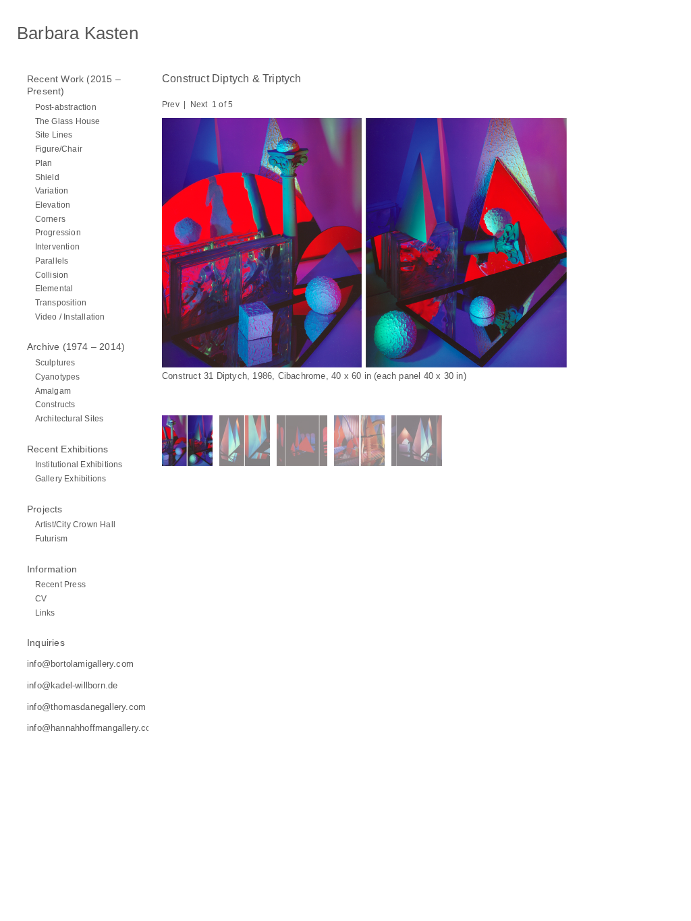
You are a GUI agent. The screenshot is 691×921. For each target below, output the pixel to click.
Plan (44, 162)
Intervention (57, 246)
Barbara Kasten (77, 33)
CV (41, 598)
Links (45, 612)
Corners (50, 218)
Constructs (55, 404)
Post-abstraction (65, 106)
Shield (47, 177)
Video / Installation (70, 316)
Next (199, 104)
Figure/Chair (58, 148)
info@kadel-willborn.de (72, 685)
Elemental (54, 288)
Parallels (52, 260)
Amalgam (53, 390)
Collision (52, 274)
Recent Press (60, 584)
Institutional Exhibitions (79, 464)
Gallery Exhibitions (71, 478)
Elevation (53, 204)
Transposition (61, 302)
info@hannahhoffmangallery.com (93, 728)
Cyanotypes (57, 376)
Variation (52, 190)
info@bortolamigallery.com (80, 664)
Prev (170, 104)
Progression (58, 232)
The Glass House (68, 121)
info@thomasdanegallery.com (86, 707)
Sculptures (55, 362)
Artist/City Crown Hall (75, 524)
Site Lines (54, 134)
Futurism (51, 538)
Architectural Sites (69, 418)
